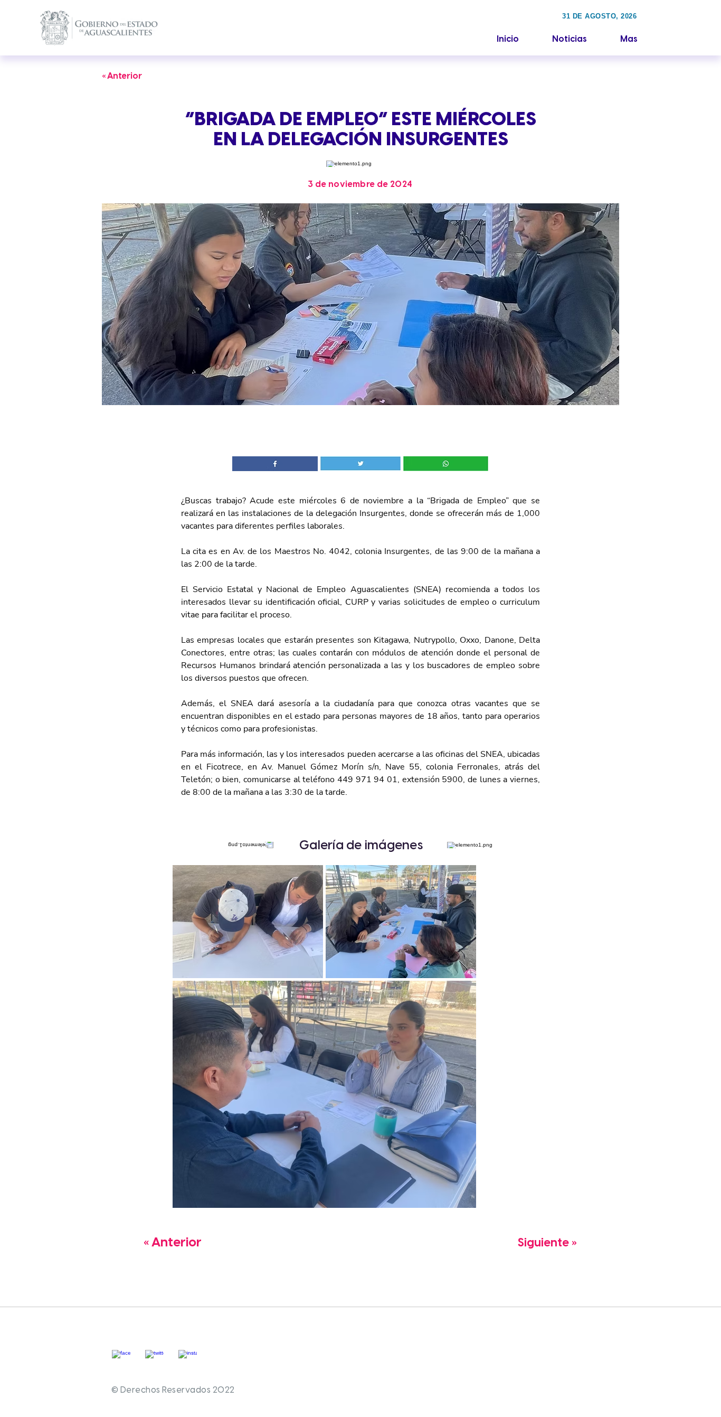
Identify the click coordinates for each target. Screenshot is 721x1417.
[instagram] (187, 1359)
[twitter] (154, 1359)
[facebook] (121, 1359)
